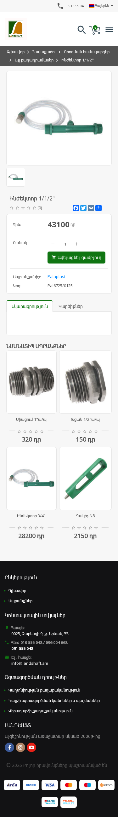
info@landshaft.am (29, 663)
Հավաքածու (44, 52)
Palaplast (56, 276)
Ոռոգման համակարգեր (87, 52)
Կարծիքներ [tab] (71, 306)
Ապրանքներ (20, 601)
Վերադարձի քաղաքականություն (40, 711)
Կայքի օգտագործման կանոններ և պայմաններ (54, 700)
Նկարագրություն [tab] (29, 306)
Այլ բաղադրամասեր (34, 60)
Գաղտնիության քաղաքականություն (44, 690)
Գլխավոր (16, 52)
